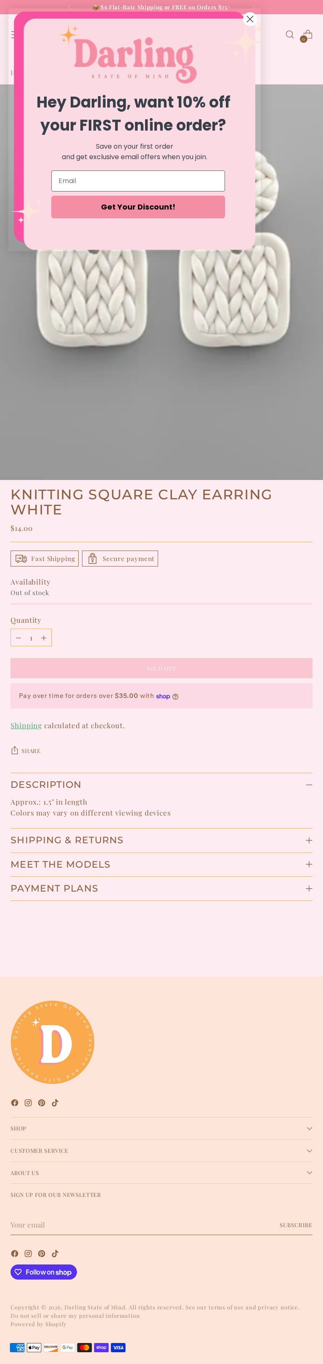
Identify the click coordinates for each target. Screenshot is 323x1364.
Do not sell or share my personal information (75, 1315)
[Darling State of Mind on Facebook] (16, 1104)
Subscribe (296, 1224)
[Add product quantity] (43, 637)
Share (30, 750)
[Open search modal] (290, 34)
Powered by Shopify (38, 1323)
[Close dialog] (250, 19)
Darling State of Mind (95, 1307)
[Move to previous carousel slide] (286, 948)
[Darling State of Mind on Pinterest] (42, 1104)
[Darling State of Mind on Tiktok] (56, 1104)
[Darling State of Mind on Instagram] (29, 1104)
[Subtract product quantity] (18, 637)
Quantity (26, 619)
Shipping (26, 725)
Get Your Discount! (138, 207)
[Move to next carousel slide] (305, 948)
